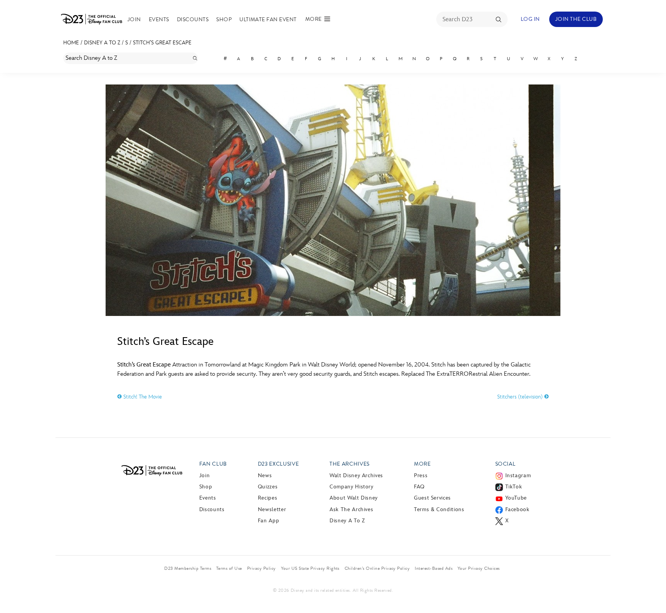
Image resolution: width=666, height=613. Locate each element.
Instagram (518, 475)
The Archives (350, 464)
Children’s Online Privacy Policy (377, 568)
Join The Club (576, 19)
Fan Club (213, 464)
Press (420, 475)
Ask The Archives (351, 509)
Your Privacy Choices (478, 568)
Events (159, 19)
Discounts (193, 19)
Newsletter (272, 509)
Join (134, 19)
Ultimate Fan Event (268, 19)
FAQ (419, 486)
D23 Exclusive (278, 464)
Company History (351, 486)
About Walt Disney (354, 498)
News (265, 475)
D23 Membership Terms (187, 568)
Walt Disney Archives (356, 475)
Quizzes (268, 486)
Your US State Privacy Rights (310, 568)
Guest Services (432, 498)
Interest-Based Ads (433, 568)
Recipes (267, 498)
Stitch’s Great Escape (162, 42)
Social (505, 464)
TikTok (513, 486)
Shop (224, 19)
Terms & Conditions (439, 509)
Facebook (517, 509)
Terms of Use (229, 568)
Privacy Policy (261, 568)
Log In (530, 19)
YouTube (516, 498)
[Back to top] (651, 591)
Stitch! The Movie (142, 396)
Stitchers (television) (520, 396)
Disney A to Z (102, 42)
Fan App (268, 520)
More (422, 464)
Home (71, 42)
